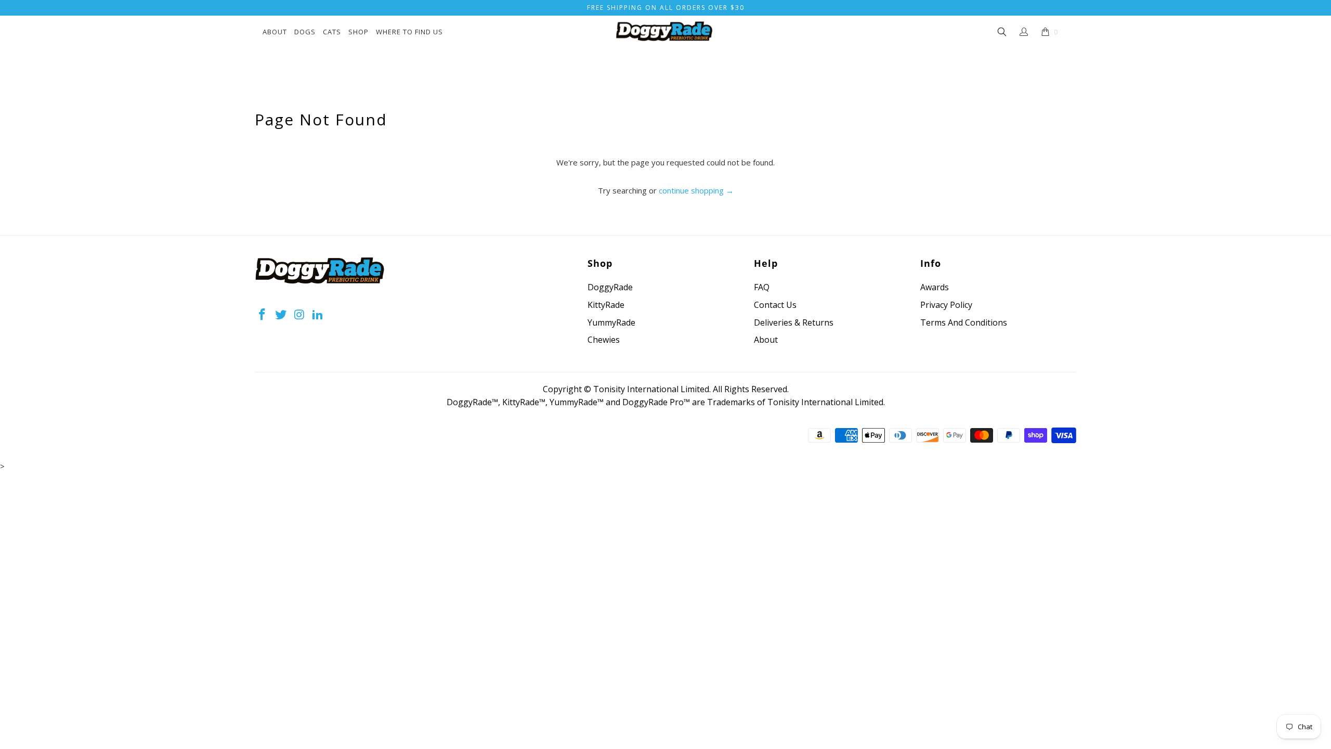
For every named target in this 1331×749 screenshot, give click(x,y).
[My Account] (1023, 31)
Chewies (604, 339)
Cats (332, 31)
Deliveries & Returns (793, 322)
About (275, 31)
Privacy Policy (946, 305)
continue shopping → (696, 190)
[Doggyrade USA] (664, 32)
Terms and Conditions (963, 322)
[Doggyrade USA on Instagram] (299, 314)
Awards (934, 287)
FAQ (761, 287)
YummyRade (611, 322)
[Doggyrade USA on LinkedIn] (318, 314)
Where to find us (409, 31)
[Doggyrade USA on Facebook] (262, 314)
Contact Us (775, 305)
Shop (358, 31)
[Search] (1002, 32)
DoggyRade (610, 287)
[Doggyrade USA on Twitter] (281, 314)
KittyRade (606, 305)
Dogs (305, 31)
